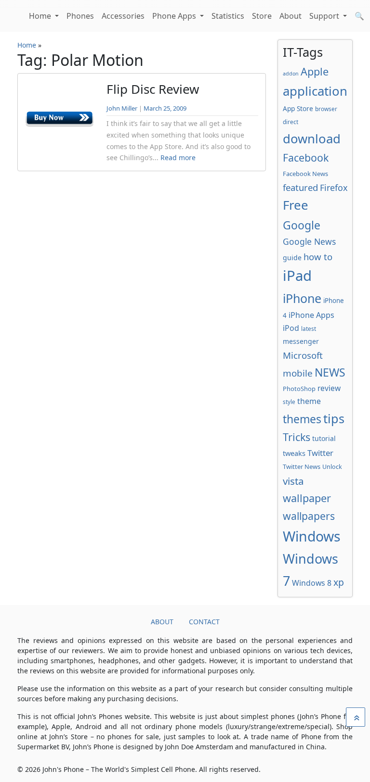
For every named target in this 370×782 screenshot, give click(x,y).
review (329, 388)
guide (292, 257)
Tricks (296, 437)
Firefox (333, 187)
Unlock (332, 467)
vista (293, 481)
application (315, 91)
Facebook (306, 157)
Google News (309, 241)
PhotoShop (299, 388)
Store (262, 16)
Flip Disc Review (152, 89)
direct (290, 122)
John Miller (121, 108)
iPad (297, 275)
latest (308, 328)
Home (41, 16)
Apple (315, 71)
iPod (291, 328)
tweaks (294, 453)
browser (326, 109)
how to (318, 257)
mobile (298, 373)
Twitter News (301, 466)
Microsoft (303, 355)
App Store (298, 108)
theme (309, 401)
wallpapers (309, 516)
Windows (312, 536)
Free (295, 205)
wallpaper (307, 498)
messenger (301, 341)
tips (333, 418)
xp (338, 582)
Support (325, 16)
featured (300, 187)
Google (301, 225)
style (289, 401)
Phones (80, 16)
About (290, 16)
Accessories (123, 16)
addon (291, 73)
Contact (204, 621)
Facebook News (305, 173)
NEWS (330, 372)
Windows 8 (311, 583)
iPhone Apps (311, 315)
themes (302, 419)
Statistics (227, 16)
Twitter (320, 452)
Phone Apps (175, 16)
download (312, 138)
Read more (178, 157)
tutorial (324, 438)
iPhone (302, 298)
